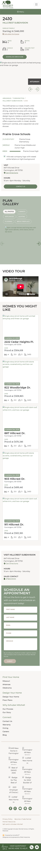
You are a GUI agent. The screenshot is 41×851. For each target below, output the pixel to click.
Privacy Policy (7, 819)
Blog (5, 735)
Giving (5, 728)
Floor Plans (7, 700)
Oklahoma (7, 688)
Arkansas (7, 98)
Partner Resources (9, 822)
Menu (21, 12)
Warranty (7, 725)
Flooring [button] (8, 221)
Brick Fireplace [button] (23, 221)
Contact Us (7, 721)
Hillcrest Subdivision (15, 23)
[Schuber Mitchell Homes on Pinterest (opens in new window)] (25, 808)
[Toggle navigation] (36, 4)
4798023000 (10, 579)
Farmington (18, 98)
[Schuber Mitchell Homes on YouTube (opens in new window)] (20, 808)
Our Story (7, 712)
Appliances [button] (9, 216)
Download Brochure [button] (14, 57)
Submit (10, 661)
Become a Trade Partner (23, 819)
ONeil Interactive (25, 837)
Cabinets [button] (21, 211)
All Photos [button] (9, 211)
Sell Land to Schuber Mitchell (13, 824)
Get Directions (11, 173)
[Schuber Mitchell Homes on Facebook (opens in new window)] (10, 808)
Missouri (6, 681)
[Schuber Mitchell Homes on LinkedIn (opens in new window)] (30, 808)
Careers (6, 732)
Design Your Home (11, 697)
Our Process (8, 709)
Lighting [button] (21, 216)
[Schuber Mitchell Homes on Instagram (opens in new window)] (15, 808)
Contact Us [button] (20, 186)
